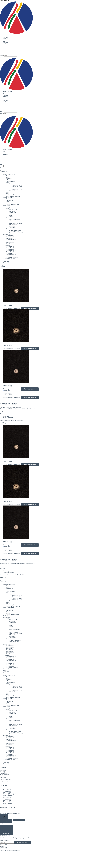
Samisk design (6, 207)
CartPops (13, 850)
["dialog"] (51, 837)
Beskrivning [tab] (6, 416)
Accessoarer (9, 175)
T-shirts (11, 216)
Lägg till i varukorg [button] (30, 308)
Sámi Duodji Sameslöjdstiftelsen (11, 794)
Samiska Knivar (10, 203)
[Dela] (16, 820)
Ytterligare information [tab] (8, 417)
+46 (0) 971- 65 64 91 (5, 779)
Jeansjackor (12, 211)
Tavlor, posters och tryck (9, 258)
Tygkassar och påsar (14, 231)
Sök (1, 54)
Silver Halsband (10, 237)
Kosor (7, 201)
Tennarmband (6, 245)
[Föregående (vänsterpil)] (3, 822)
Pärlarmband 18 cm (17, 186)
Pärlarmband (12, 184)
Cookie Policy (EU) (7, 795)
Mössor (11, 214)
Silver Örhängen (10, 242)
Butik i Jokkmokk (7, 792)
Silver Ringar (9, 238)
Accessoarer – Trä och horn (13, 199)
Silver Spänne (9, 241)
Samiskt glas (12, 226)
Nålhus (7, 180)
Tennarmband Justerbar (12, 257)
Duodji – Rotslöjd (7, 205)
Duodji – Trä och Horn (8, 197)
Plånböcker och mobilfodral (16, 233)
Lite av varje (6, 261)
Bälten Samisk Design (14, 209)
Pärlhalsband (12, 190)
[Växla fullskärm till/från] (9, 820)
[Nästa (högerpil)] (9, 822)
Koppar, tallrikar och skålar (15, 223)
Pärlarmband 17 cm (17, 185)
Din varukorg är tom (5, 849)
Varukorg (5, 38)
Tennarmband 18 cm (11, 250)
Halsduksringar (9, 200)
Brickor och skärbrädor (14, 219)
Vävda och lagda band (11, 195)
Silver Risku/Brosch (11, 239)
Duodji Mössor (9, 178)
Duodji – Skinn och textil (9, 174)
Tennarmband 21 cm (11, 254)
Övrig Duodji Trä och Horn (12, 204)
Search (1, 55)
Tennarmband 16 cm (11, 248)
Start (4, 36)
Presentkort (6, 262)
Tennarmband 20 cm (11, 253)
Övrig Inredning (12, 227)
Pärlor (7, 182)
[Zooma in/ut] (3, 820)
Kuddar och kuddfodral (14, 222)
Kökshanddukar (13, 224)
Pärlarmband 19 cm (17, 188)
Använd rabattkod (22, 842)
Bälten (7, 177)
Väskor (8, 193)
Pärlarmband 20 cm (17, 189)
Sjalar (10, 215)
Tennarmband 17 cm (11, 249)
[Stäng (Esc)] (22, 820)
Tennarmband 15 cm (11, 246)
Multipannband (12, 212)
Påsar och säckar (10, 181)
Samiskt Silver (6, 234)
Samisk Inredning (10, 218)
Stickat (7, 192)
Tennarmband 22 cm (11, 256)
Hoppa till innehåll (4, 0)
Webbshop (5, 37)
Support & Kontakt (7, 790)
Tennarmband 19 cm (11, 252)
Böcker (4, 260)
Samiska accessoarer (11, 228)
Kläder (7, 208)
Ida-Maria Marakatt (30, 409)
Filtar (10, 220)
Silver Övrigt (9, 243)
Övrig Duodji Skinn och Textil (13, 196)
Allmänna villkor (7, 791)
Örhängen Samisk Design (15, 230)
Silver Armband (9, 235)
